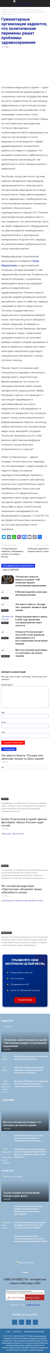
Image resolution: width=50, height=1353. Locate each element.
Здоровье (5, 656)
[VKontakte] (35, 1322)
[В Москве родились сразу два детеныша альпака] (7, 594)
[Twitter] (28, 1322)
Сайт (3, 732)
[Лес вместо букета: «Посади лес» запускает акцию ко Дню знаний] (7, 607)
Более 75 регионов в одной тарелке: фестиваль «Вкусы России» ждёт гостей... (24, 822)
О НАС (8, 1332)
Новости (5, 582)
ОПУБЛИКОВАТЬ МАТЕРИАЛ (34, 1332)
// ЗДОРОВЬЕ (7, 1100)
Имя (2, 713)
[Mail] (14, 1322)
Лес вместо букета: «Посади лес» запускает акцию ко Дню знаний (31, 607)
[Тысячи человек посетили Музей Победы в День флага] (25, 1188)
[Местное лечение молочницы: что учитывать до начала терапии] (7, 653)
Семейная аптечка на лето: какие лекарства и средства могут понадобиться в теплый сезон (28, 1138)
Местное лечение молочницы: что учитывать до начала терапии (31, 653)
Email (3, 722)
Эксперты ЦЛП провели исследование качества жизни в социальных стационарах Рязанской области (31, 1083)
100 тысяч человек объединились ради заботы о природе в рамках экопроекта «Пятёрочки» (29, 1070)
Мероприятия (6, 932)
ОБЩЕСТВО (7, 1021)
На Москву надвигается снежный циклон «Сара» (38, 550)
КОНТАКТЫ (17, 1332)
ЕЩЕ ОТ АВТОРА (10, 570)
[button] (46, 3)
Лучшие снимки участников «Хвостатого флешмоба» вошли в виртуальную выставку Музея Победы (31, 1238)
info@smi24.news (33, 1305)
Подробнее (25, 1000)
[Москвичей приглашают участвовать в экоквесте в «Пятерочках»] (6, 1059)
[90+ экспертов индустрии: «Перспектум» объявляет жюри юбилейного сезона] (25, 916)
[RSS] (21, 1322)
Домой (4, 10)
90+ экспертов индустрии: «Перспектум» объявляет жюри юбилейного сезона (21, 889)
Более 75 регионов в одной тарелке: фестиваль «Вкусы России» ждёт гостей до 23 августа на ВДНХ (30, 1225)
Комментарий (7, 685)
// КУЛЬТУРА (7, 1171)
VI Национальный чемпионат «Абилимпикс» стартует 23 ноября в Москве (12, 553)
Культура (5, 865)
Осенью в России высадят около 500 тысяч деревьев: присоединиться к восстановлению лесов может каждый (31, 638)
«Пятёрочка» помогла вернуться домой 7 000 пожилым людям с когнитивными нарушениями (25, 1043)
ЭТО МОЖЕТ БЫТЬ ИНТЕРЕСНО (18, 566)
